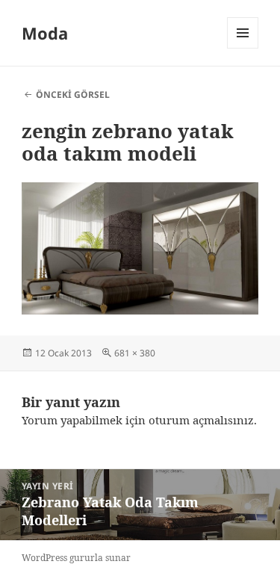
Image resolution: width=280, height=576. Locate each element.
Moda (45, 33)
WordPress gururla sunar (76, 557)
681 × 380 (134, 353)
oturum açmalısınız (201, 419)
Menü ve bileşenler (243, 48)
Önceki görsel (73, 94)
